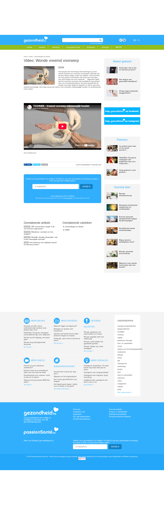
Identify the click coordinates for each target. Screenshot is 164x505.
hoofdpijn (120, 332)
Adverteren (77, 414)
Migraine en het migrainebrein (65, 376)
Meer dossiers (69, 321)
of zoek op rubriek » (96, 43)
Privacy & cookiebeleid (118, 412)
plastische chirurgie (124, 340)
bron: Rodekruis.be (30, 153)
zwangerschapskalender (126, 326)
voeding (56, 47)
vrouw (119, 346)
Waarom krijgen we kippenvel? (65, 326)
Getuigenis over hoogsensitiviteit (96, 372)
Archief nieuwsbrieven (81, 419)
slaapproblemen (123, 329)
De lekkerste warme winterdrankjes (127, 229)
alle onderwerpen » (124, 392)
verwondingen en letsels (74, 227)
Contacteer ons (79, 412)
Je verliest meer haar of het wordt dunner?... (127, 148)
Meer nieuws (38, 321)
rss (124, 40)
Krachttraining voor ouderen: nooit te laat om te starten (37, 376)
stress (119, 358)
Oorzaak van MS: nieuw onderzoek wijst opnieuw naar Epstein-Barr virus (35, 328)
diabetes (91, 47)
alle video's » (28, 385)
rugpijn (120, 337)
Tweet (37, 164)
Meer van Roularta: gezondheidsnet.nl (38, 441)
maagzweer (121, 384)
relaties (120, 386)
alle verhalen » (89, 385)
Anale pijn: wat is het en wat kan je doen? (127, 69)
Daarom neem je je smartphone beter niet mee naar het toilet (36, 371)
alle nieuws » (28, 347)
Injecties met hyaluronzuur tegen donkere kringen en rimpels (66, 335)
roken (119, 381)
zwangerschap (73, 47)
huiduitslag (121, 366)
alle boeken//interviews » (62, 389)
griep (119, 389)
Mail (45, 164)
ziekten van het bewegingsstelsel (129, 349)
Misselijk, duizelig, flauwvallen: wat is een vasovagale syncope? (40, 238)
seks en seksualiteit (124, 375)
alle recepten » (89, 351)
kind (119, 372)
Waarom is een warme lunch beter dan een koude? (128, 265)
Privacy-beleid (68, 198)
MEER (119, 47)
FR (139, 40)
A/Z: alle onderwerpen (81, 416)
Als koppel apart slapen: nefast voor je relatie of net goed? (65, 385)
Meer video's (38, 360)
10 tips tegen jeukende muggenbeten (128, 92)
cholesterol (121, 352)
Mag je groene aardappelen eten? (126, 241)
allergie (105, 47)
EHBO (67, 230)
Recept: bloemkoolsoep (125, 194)
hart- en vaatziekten (125, 343)
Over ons (76, 409)
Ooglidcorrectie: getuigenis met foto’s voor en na (95, 381)
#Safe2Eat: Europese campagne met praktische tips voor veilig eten (37, 334)
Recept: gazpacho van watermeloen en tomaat (93, 333)
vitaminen (121, 378)
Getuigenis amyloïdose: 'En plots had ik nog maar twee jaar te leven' (96, 367)
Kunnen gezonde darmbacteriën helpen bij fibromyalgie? (128, 219)
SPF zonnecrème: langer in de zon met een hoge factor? (39, 228)
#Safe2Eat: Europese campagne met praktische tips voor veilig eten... (127, 160)
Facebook (120, 40)
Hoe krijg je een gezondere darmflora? (128, 80)
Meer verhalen (99, 360)
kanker (42, 47)
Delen (29, 164)
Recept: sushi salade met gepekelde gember (93, 342)
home (29, 47)
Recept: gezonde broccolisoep (126, 252)
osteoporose (122, 363)
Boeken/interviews (64, 366)
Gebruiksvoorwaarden (117, 414)
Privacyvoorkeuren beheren (120, 416)
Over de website (115, 409)
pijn (118, 361)
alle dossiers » (58, 343)
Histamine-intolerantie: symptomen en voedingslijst (128, 207)
